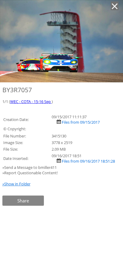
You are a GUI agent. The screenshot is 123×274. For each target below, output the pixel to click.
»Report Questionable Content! (30, 172)
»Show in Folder (16, 184)
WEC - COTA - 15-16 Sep (31, 101)
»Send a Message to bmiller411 (30, 167)
